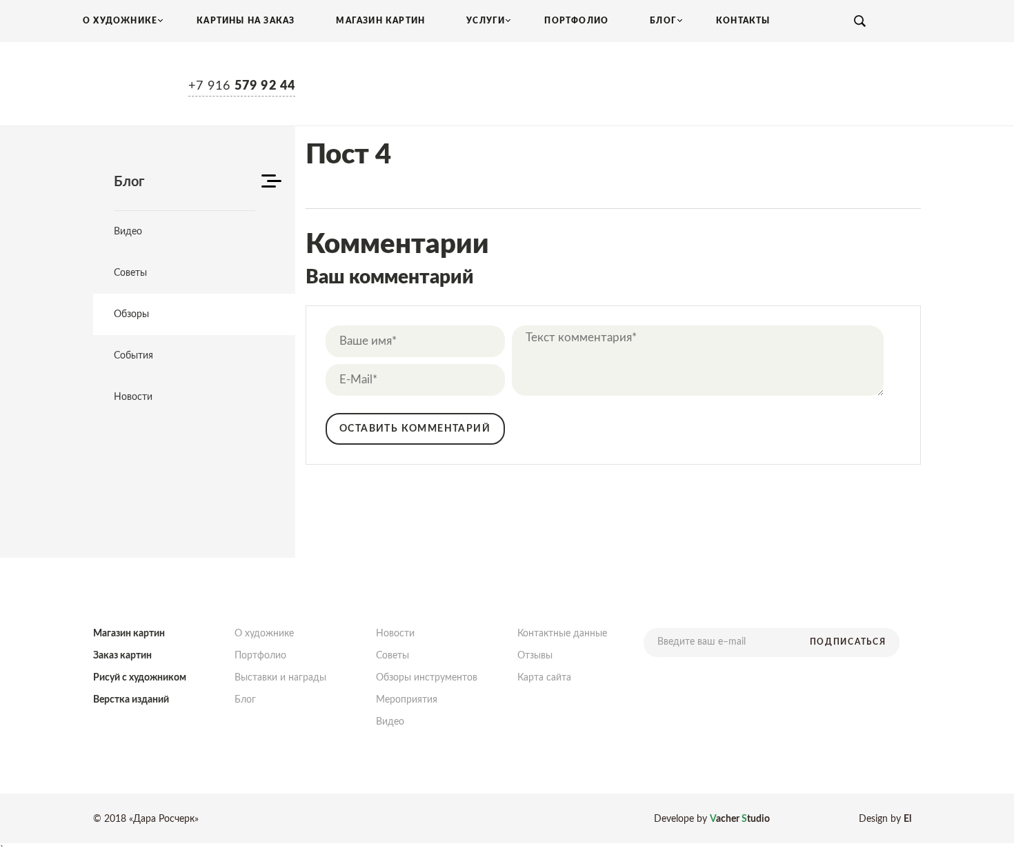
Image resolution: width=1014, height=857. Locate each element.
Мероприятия (406, 700)
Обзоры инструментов (426, 678)
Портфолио (576, 21)
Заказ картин (122, 656)
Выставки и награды (280, 678)
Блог (245, 700)
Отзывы (535, 656)
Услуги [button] (485, 21)
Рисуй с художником (139, 678)
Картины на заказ (246, 21)
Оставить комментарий (414, 429)
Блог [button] (663, 21)
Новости (133, 397)
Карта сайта (544, 678)
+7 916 (241, 86)
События (133, 356)
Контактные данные (562, 633)
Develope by (712, 819)
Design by (885, 819)
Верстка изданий (131, 700)
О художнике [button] (120, 21)
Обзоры (131, 314)
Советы (130, 273)
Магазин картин (380, 21)
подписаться (848, 642)
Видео (128, 231)
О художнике (264, 633)
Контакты (743, 21)
